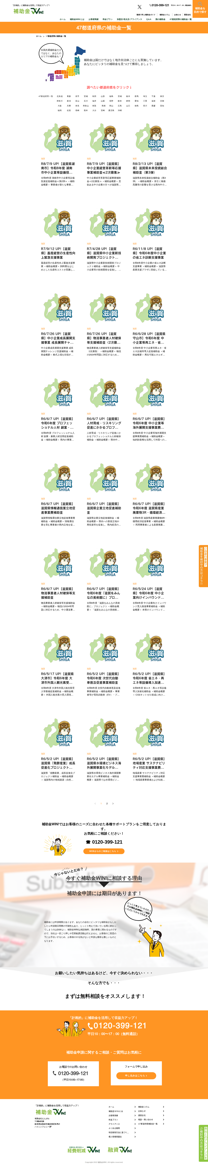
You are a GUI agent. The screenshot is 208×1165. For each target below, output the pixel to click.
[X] (139, 7)
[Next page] (112, 803)
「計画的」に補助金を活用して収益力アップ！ (57, 1105)
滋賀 (43, 158)
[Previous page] (95, 803)
